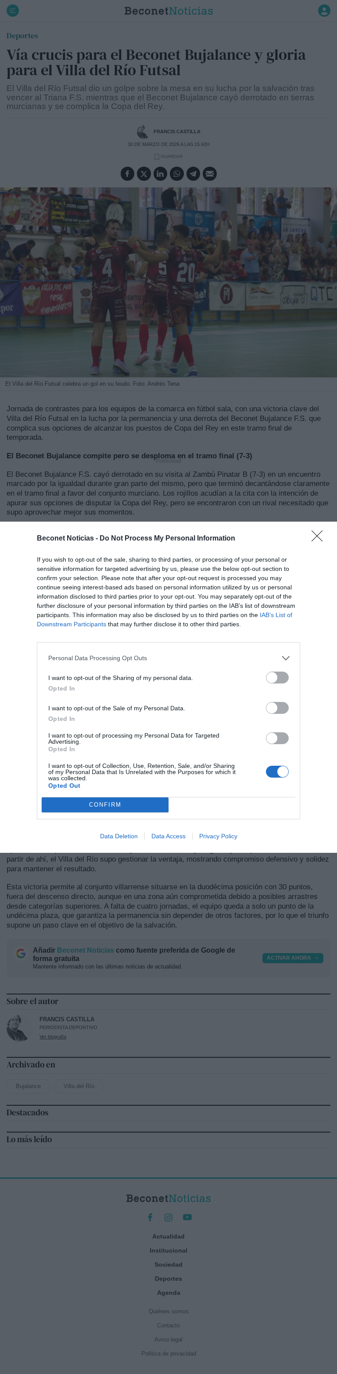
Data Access (168, 836)
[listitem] (168, 658)
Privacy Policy (218, 836)
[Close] (320, 538)
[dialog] (168, 687)
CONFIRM (105, 804)
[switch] (277, 677)
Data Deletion (119, 836)
